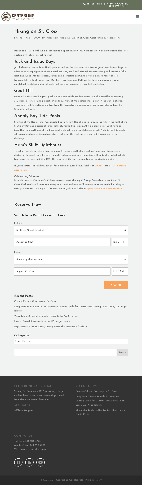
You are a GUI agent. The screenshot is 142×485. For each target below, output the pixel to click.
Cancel (122, 4)
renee (20, 38)
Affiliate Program (23, 410)
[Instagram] (29, 462)
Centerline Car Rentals (69, 480)
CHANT (99, 166)
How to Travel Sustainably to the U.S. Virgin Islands (42, 321)
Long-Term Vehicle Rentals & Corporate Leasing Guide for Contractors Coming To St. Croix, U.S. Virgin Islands (100, 400)
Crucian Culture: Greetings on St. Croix (35, 301)
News (117, 38)
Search (116, 285)
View (110, 4)
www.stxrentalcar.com (33, 449)
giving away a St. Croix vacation (104, 189)
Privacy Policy (93, 480)
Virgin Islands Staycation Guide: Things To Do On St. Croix (46, 316)
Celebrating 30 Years (101, 38)
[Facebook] (18, 462)
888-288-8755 (94, 4)
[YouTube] (40, 462)
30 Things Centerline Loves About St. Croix (65, 38)
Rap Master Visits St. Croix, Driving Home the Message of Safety (50, 326)
